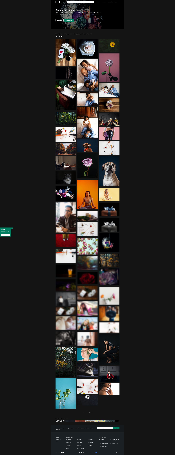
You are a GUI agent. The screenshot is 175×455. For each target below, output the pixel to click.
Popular (60, 36)
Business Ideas (101, 439)
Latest (57, 36)
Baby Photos (68, 448)
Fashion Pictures (79, 439)
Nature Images (79, 440)
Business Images (68, 439)
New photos (104, 1)
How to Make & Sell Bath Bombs (114, 439)
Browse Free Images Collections (58, 441)
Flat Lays (67, 443)
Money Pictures (79, 442)
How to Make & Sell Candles (114, 444)
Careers (57, 434)
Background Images (80, 443)
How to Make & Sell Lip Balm (103, 443)
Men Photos (79, 445)
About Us (79, 434)
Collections (97, 1)
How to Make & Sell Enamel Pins (114, 441)
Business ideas (110, 1)
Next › (90, 412)
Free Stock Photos (58, 439)
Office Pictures (68, 442)
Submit (116, 428)
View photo (67, 26)
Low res (72, 64)
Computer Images (90, 442)
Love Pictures (90, 445)
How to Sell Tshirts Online (103, 446)
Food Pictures (90, 440)
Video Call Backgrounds (80, 448)
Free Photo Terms (62, 434)
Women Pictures (68, 445)
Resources (116, 1)
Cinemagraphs (90, 443)
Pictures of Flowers (69, 446)
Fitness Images (90, 446)
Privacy (76, 434)
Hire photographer (69, 20)
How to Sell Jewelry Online (103, 444)
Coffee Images (68, 440)
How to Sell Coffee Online (114, 443)
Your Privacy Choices (91, 452)
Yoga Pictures (79, 446)
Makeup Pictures (90, 439)
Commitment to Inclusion (70, 434)
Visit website (59, 20)
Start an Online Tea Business (103, 440)
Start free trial (5, 235)
